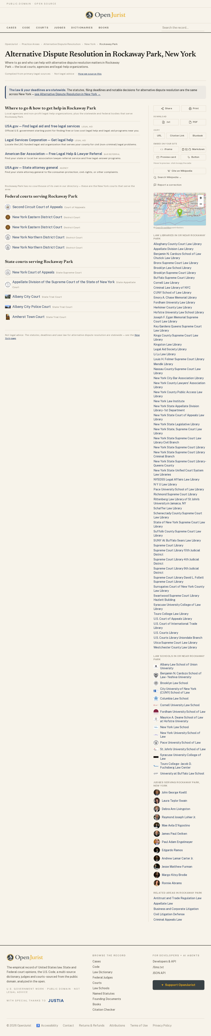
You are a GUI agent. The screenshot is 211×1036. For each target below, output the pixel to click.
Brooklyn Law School (174, 683)
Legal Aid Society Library (170, 349)
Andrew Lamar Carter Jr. (177, 858)
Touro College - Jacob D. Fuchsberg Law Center (176, 765)
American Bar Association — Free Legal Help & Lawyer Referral (53, 154)
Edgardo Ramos (172, 850)
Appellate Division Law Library (173, 249)
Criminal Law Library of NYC (172, 287)
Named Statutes (104, 993)
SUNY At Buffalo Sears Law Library (177, 540)
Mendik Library (163, 364)
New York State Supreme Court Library (179, 447)
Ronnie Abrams (172, 883)
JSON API (159, 973)
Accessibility (47, 1025)
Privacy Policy (162, 1025)
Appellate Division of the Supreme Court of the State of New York (63, 282)
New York (90, 44)
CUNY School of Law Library (172, 292)
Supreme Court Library (168, 545)
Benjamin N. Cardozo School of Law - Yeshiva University (181, 675)
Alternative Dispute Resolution (62, 44)
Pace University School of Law (180, 742)
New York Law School (174, 727)
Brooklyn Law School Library (172, 268)
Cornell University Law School (180, 705)
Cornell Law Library (166, 282)
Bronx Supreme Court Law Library (176, 263)
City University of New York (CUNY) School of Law (178, 690)
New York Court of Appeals (33, 272)
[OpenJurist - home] (105, 15)
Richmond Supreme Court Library (175, 494)
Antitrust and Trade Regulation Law (178, 898)
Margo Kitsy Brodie (174, 875)
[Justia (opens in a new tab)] (56, 1000)
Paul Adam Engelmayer (177, 842)
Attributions (117, 1025)
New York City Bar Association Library (179, 378)
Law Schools (101, 988)
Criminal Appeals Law (168, 919)
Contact (68, 1025)
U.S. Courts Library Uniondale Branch (178, 637)
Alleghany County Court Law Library (178, 244)
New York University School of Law (180, 734)
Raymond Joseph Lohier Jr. (179, 817)
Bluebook (198, 135)
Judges (60, 27)
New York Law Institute (169, 401)
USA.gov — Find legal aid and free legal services (42, 126)
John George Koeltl (174, 792)
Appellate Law (163, 903)
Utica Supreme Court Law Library (175, 642)
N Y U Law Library (165, 484)
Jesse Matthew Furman (177, 866)
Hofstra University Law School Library (179, 312)
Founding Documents (107, 999)
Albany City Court (26, 297)
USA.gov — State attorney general (31, 168)
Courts (42, 27)
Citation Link (177, 135)
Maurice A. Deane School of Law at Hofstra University (181, 719)
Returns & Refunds (91, 1025)
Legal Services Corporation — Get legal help (39, 140)
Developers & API (164, 961)
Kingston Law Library (168, 344)
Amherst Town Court (28, 317)
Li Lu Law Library (165, 354)
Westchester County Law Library (175, 647)
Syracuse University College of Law (180, 756)
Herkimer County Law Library (173, 307)
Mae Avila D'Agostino (176, 825)
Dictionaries (82, 27)
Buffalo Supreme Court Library (174, 277)
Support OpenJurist (178, 985)
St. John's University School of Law (183, 749)
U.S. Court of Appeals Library (173, 618)
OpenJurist (11, 44)
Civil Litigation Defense (169, 914)
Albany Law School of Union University (178, 666)
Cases (11, 27)
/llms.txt (158, 967)
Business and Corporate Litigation (176, 909)
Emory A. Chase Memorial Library (175, 297)
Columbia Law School (174, 698)
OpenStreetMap (163, 227)
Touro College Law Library (171, 613)
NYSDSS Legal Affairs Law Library (176, 479)
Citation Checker (104, 1009)
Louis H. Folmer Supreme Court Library (179, 359)
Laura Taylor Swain (174, 800)
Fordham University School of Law (182, 711)
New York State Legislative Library (176, 424)
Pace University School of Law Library (179, 489)
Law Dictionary (102, 972)
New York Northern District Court (38, 237)
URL (159, 135)
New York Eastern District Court (37, 217)
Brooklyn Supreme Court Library (175, 272)
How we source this (90, 73)
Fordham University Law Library (174, 302)
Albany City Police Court (31, 307)
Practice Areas (31, 44)
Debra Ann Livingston (176, 809)
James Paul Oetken (174, 833)
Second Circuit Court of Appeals (37, 207)
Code (26, 27)
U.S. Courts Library (166, 632)
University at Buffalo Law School (182, 773)
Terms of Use (139, 1025)
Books (104, 27)
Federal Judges (103, 977)
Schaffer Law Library (168, 508)
